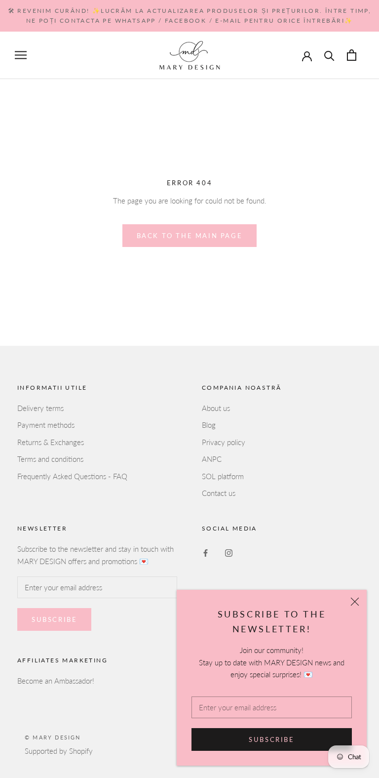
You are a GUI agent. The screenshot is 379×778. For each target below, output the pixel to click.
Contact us (218, 493)
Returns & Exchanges (50, 442)
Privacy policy (223, 442)
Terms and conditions (50, 458)
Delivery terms (40, 408)
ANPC (212, 458)
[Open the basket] (351, 55)
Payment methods (46, 424)
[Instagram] (228, 552)
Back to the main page (190, 236)
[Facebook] (205, 552)
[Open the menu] (21, 55)
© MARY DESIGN (53, 737)
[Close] (354, 601)
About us (216, 408)
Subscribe (271, 739)
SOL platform (223, 476)
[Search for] (329, 55)
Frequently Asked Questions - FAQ (72, 476)
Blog (209, 424)
